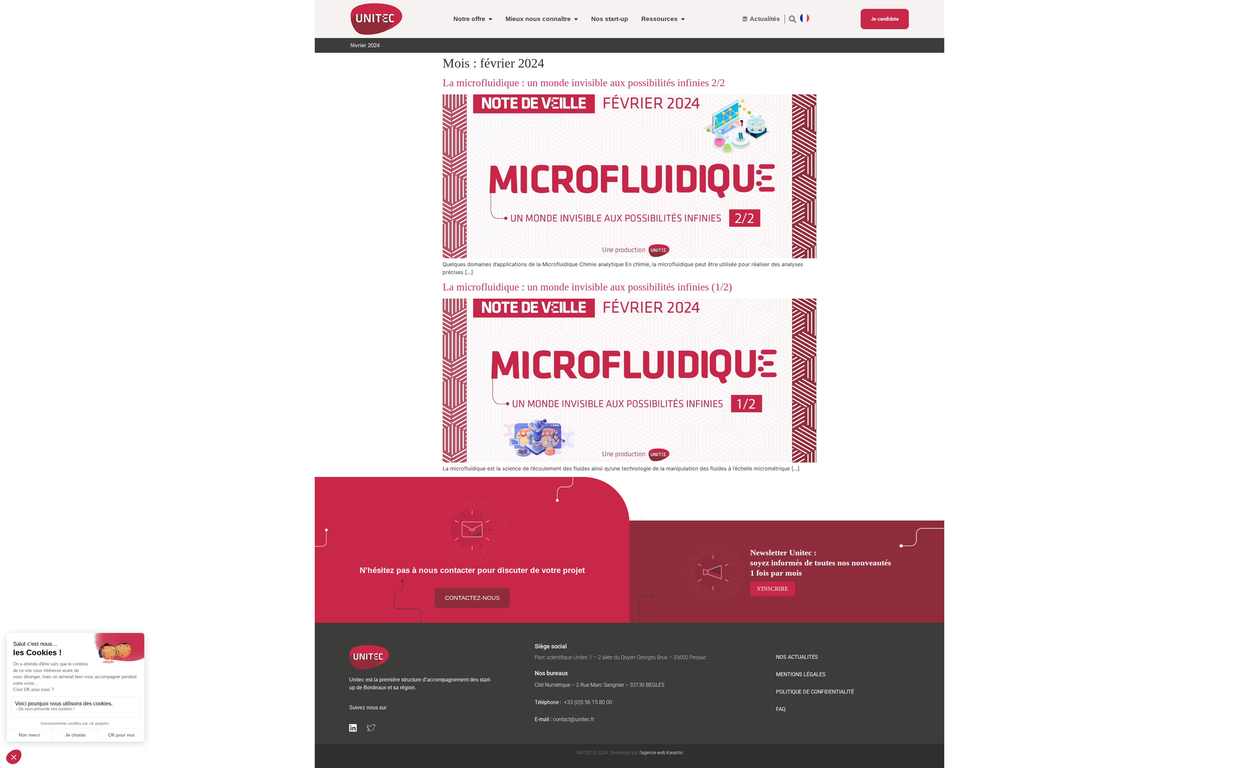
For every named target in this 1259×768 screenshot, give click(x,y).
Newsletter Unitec (781, 552)
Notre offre (469, 18)
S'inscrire (772, 588)
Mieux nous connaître (538, 18)
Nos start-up (609, 18)
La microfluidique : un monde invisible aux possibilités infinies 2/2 (584, 83)
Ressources (659, 18)
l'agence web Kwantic (661, 752)
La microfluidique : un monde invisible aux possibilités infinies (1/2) (587, 287)
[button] (792, 19)
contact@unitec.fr (573, 719)
